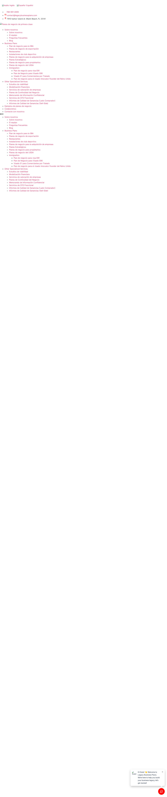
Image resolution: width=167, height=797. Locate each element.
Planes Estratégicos (17, 60)
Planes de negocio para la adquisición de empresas (31, 57)
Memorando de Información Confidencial (26, 95)
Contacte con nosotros (14, 111)
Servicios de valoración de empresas (25, 90)
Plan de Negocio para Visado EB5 (28, 73)
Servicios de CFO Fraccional (21, 98)
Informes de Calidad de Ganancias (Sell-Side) (28, 103)
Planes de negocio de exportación (24, 49)
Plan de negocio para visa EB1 (27, 70)
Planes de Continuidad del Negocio (24, 92)
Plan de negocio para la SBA (21, 46)
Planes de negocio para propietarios (24, 62)
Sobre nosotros (11, 30)
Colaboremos (10, 109)
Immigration (14, 68)
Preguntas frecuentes (18, 38)
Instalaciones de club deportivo (22, 54)
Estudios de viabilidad (18, 84)
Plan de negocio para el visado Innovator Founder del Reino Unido (42, 79)
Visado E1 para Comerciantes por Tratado (32, 76)
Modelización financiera (19, 87)
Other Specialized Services (16, 81)
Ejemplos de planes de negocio (18, 106)
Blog (11, 40)
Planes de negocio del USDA (21, 65)
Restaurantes (14, 51)
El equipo (13, 35)
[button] (83, 114)
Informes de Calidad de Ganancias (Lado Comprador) (32, 100)
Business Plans (11, 43)
